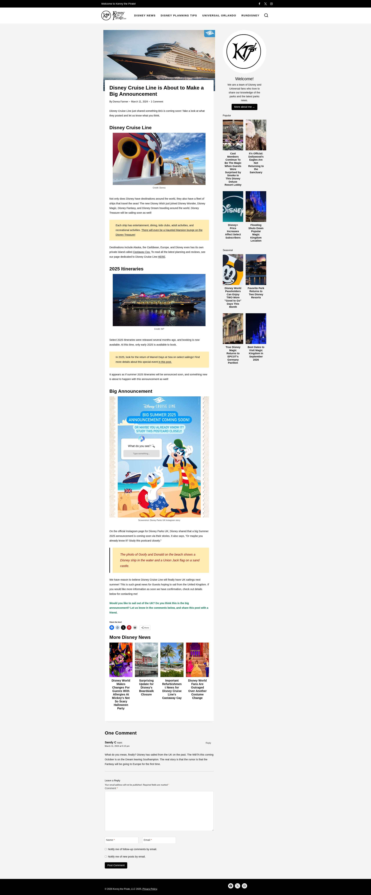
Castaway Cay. (141, 252)
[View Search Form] (266, 15)
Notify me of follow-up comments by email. (132, 849)
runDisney (250, 15)
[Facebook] (259, 3)
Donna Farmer (120, 101)
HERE (161, 256)
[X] (265, 3)
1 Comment (157, 101)
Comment (111, 788)
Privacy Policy (149, 889)
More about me (243, 106)
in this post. (165, 361)
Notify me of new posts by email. (127, 856)
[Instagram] (271, 3)
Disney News (145, 15)
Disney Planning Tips (179, 15)
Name (110, 840)
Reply (208, 743)
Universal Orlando (219, 15)
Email (148, 840)
